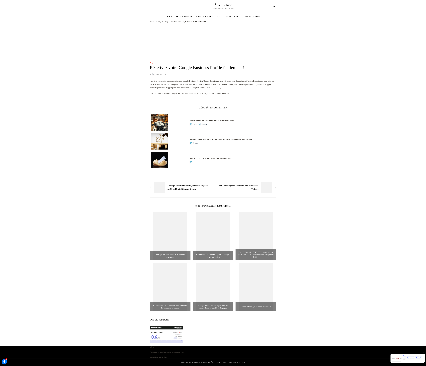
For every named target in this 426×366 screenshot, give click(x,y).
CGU (152, 347)
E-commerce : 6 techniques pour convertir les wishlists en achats (170, 306)
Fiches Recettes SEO (184, 16)
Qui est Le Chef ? (232, 16)
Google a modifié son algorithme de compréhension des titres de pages (213, 306)
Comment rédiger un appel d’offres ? (256, 307)
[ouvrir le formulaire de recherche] (274, 7)
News (219, 16)
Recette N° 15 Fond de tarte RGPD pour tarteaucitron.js (210, 158)
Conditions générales (252, 16)
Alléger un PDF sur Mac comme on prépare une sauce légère (212, 120)
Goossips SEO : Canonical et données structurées (170, 255)
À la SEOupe (223, 5)
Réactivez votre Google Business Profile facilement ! (179, 93)
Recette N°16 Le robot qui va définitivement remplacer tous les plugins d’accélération (221, 139)
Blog (151, 63)
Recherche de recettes (204, 16)
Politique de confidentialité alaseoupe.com (167, 352)
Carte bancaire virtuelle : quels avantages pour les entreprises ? (213, 255)
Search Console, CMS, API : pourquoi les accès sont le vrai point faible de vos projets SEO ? (256, 254)
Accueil (169, 16)
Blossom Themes (221, 362)
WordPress (241, 362)
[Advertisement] (213, 45)
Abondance (224, 93)
